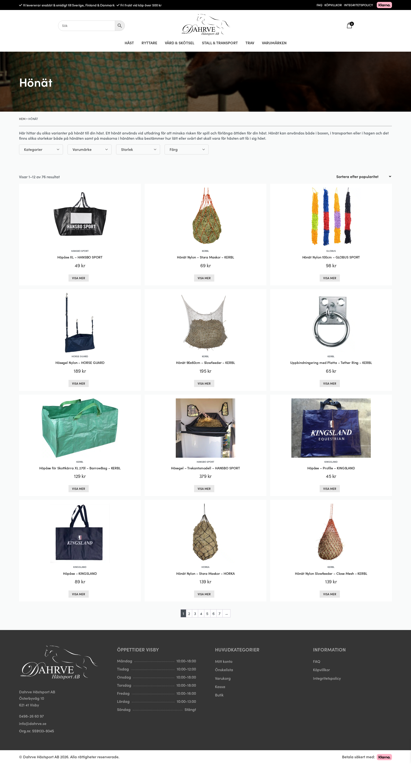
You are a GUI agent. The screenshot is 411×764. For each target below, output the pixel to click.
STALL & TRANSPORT (220, 42)
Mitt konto (223, 661)
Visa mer (78, 278)
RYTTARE (149, 42)
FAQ (319, 5)
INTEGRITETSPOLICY (358, 5)
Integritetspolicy (327, 678)
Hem (22, 119)
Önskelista (224, 669)
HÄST (129, 42)
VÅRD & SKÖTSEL (179, 42)
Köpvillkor (321, 669)
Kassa (220, 686)
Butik (219, 694)
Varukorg (223, 678)
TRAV (249, 42)
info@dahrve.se (32, 723)
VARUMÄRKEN (274, 42)
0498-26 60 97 (31, 716)
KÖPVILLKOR (333, 5)
